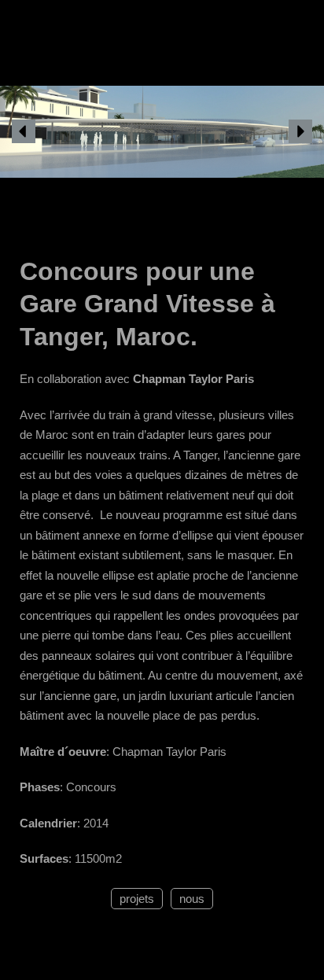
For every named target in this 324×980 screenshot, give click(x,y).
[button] (23, 131)
